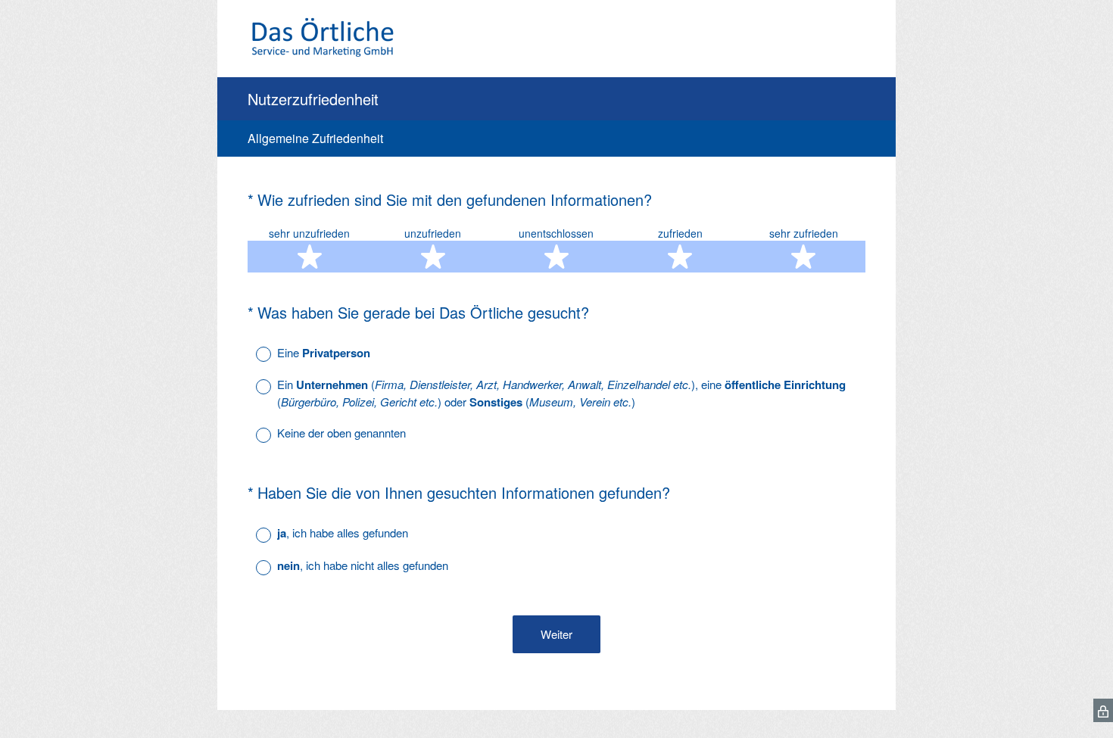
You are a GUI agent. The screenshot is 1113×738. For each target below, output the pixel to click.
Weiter (556, 634)
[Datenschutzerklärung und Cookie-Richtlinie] (1103, 710)
